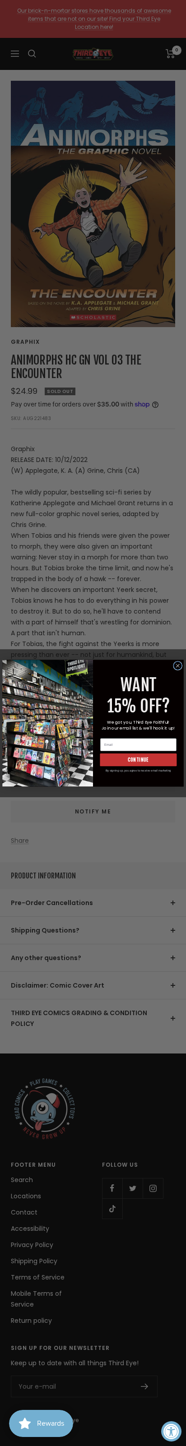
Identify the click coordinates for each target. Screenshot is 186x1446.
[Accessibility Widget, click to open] (171, 1431)
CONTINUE (138, 759)
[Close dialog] (178, 665)
